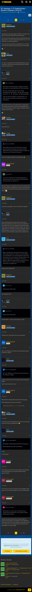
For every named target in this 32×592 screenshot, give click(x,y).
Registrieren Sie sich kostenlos (11, 545)
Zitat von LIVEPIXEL (10, 143)
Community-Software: (16, 589)
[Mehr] (29, 30)
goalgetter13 (7, 564)
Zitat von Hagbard (9, 83)
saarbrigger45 (16, 405)
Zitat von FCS (8, 285)
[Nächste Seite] (23, 20)
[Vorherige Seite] (8, 20)
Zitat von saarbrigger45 (10, 369)
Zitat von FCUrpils (9, 507)
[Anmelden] (26, 2)
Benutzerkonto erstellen (21, 551)
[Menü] (30, 1)
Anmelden (7, 551)
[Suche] (22, 1)
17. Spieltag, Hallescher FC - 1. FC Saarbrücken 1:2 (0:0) (18, 568)
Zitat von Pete (8, 174)
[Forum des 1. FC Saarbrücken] (6, 1)
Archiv (6, 565)
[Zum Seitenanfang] (29, 589)
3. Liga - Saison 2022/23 (11, 563)
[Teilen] (29, 15)
